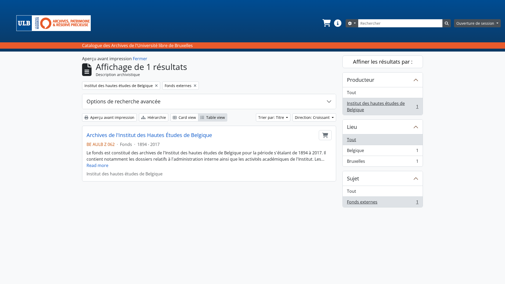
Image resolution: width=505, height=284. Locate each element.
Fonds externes (382, 203)
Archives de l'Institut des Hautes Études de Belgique (149, 135)
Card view (187, 117)
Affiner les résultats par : (382, 61)
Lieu (352, 126)
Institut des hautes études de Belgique (382, 106)
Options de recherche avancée (123, 101)
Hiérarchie (156, 117)
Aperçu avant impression (111, 117)
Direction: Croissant (313, 117)
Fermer (140, 59)
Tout (351, 92)
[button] (326, 23)
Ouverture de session (475, 23)
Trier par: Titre (271, 117)
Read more (97, 165)
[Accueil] (55, 23)
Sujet (353, 178)
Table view (215, 117)
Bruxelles (382, 162)
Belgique (382, 152)
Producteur (360, 79)
